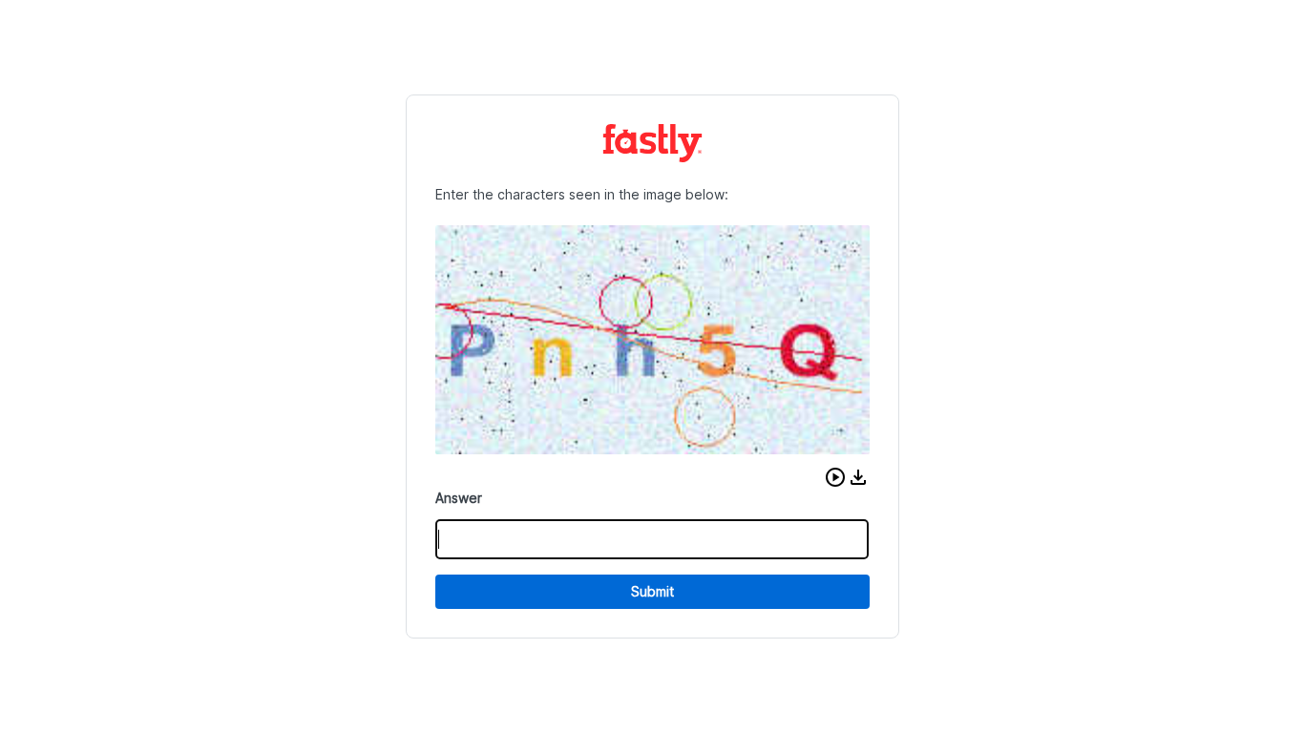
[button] (835, 477)
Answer (458, 498)
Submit (652, 591)
